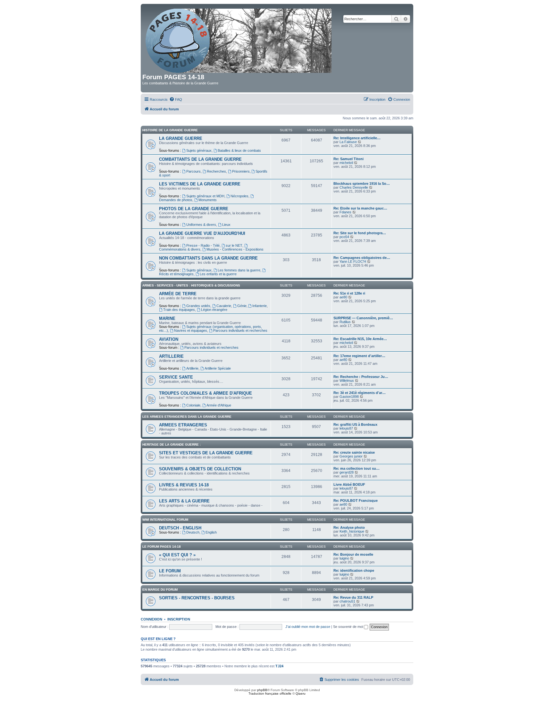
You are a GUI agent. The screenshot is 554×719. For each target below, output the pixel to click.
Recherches (216, 171)
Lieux (226, 225)
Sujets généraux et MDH (205, 196)
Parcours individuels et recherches (240, 330)
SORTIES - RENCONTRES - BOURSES (197, 597)
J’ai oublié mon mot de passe (307, 627)
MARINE (167, 318)
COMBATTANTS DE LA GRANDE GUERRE (200, 159)
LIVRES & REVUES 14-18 (184, 485)
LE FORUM (170, 571)
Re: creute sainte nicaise (354, 452)
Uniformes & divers (201, 225)
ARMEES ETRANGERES (183, 425)
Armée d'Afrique (218, 405)
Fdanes (345, 212)
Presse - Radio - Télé (203, 245)
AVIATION (168, 339)
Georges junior (351, 456)
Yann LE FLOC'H (353, 261)
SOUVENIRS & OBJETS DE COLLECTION (200, 468)
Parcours (193, 171)
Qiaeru (301, 693)
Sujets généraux (199, 150)
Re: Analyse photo (349, 527)
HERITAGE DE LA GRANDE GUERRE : (171, 444)
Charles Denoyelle (354, 187)
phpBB (262, 690)
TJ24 (279, 666)
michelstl (346, 163)
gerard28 (347, 472)
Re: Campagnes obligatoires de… (361, 258)
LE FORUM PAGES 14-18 (161, 546)
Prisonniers (241, 171)
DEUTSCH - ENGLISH (180, 528)
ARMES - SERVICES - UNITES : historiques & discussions (191, 285)
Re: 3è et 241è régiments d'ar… (359, 393)
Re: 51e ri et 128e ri (349, 293)
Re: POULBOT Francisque (355, 500)
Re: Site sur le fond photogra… (359, 233)
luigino (344, 558)
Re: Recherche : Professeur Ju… (360, 377)
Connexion (151, 619)
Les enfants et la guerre (218, 274)
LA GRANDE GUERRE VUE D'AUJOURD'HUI (202, 233)
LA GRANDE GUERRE (180, 138)
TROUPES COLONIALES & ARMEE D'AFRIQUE (205, 393)
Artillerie (192, 368)
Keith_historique (352, 531)
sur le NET (234, 245)
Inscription (178, 619)
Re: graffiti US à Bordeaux (355, 424)
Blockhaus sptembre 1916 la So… (361, 183)
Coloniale (193, 405)
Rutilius (345, 322)
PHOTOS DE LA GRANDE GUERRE (193, 208)
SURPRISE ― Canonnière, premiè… (363, 318)
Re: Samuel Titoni (348, 159)
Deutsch (192, 532)
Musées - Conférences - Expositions (235, 249)
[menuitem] (175, 99)
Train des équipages (179, 310)
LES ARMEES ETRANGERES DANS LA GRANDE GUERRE (186, 416)
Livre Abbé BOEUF (349, 484)
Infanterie (259, 306)
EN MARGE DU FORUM (160, 589)
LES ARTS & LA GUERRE (184, 501)
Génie (242, 306)
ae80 (343, 297)
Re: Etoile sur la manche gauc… (360, 208)
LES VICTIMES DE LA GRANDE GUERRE (199, 184)
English (211, 532)
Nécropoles (239, 196)
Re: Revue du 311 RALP (353, 597)
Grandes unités (198, 306)
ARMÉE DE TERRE (178, 293)
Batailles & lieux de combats (239, 150)
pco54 (344, 237)
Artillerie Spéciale (218, 368)
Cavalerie (223, 306)
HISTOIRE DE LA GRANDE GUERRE (170, 130)
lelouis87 (346, 428)
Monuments (207, 200)
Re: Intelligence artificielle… (357, 138)
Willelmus (347, 380)
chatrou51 (347, 601)
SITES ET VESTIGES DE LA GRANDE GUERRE (206, 452)
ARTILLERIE (171, 356)
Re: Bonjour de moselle (353, 554)
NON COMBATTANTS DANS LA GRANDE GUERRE (208, 258)
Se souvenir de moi (348, 627)
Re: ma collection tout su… (356, 468)
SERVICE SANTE (176, 377)
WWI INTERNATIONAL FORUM (165, 519)
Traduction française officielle (269, 693)
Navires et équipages (190, 330)
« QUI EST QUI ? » (177, 554)
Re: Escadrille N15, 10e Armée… (360, 339)
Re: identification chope (353, 570)
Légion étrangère (214, 310)
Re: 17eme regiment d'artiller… (359, 356)
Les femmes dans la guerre (239, 270)
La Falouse (348, 142)
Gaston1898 (349, 396)
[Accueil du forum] (239, 39)
